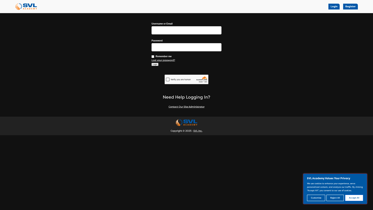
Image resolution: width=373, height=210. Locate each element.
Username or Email (162, 23)
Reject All (335, 198)
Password (157, 40)
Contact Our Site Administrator (187, 106)
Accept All (354, 198)
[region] (335, 189)
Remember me (164, 56)
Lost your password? (163, 60)
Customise (316, 198)
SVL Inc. (197, 131)
